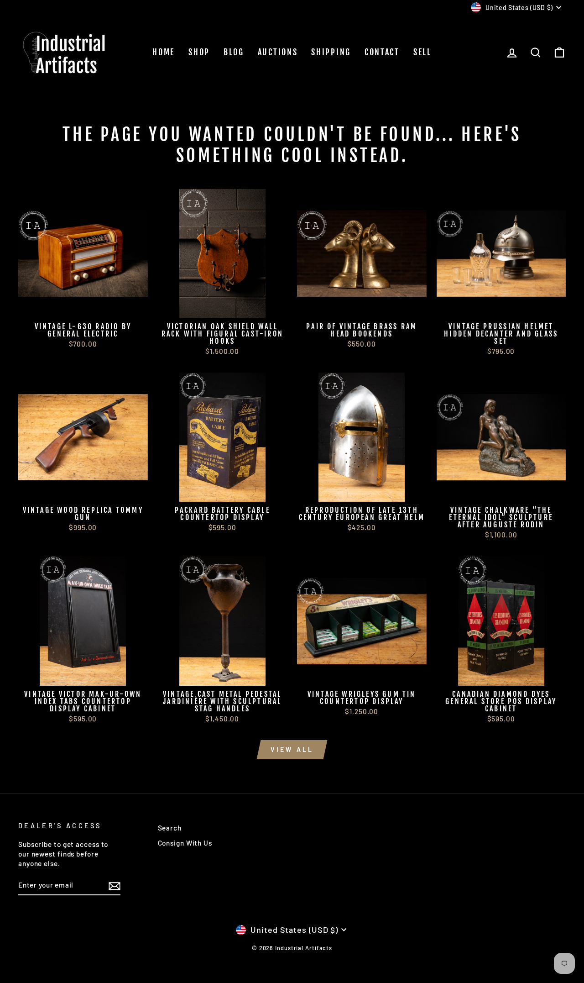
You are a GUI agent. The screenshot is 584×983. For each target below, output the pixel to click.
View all (292, 749)
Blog (234, 52)
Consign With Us (185, 843)
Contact (382, 52)
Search (170, 828)
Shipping (331, 52)
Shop (199, 52)
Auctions (278, 52)
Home (163, 52)
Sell (422, 52)
